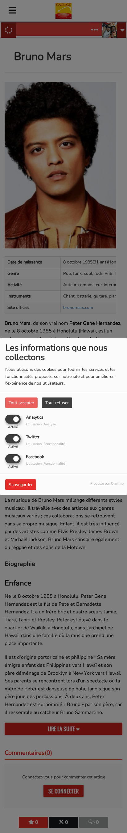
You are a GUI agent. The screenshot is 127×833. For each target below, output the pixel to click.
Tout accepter (21, 403)
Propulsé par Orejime (107, 483)
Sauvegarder (21, 484)
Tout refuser (57, 403)
